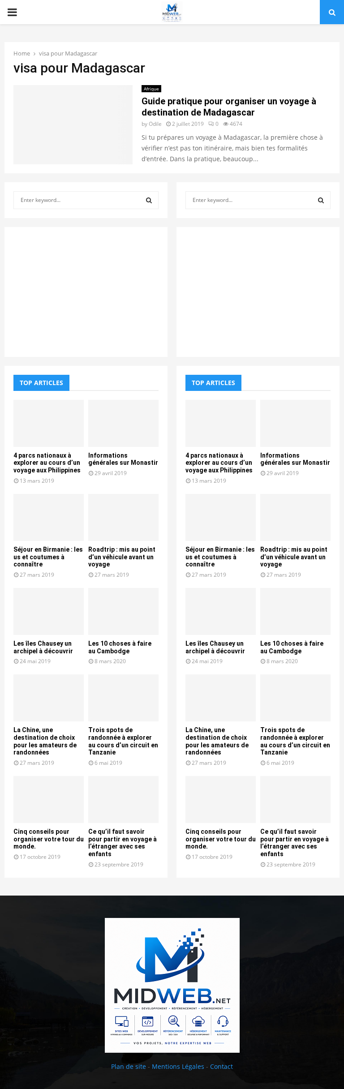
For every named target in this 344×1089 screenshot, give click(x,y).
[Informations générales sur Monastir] (123, 423)
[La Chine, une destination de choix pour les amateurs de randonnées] (48, 697)
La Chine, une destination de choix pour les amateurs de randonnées (45, 741)
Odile (155, 124)
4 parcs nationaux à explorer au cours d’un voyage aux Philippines (47, 463)
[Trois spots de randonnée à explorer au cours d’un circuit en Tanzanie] (123, 697)
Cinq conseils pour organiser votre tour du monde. (48, 839)
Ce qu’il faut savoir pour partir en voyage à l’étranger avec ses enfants (122, 842)
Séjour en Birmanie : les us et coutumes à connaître (48, 557)
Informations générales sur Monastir (123, 459)
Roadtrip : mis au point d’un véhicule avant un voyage (121, 557)
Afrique (151, 89)
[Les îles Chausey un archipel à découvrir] (48, 611)
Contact (221, 1066)
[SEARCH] (149, 200)
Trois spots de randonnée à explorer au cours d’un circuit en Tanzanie (123, 741)
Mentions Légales (178, 1066)
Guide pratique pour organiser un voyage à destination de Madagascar (229, 107)
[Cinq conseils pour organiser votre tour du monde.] (48, 799)
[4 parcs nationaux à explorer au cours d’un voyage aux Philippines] (48, 423)
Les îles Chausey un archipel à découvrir (43, 647)
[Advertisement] (86, 292)
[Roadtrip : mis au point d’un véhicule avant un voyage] (123, 517)
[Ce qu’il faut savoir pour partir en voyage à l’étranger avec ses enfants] (123, 799)
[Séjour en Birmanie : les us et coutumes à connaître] (48, 517)
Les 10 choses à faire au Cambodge (119, 647)
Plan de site (128, 1066)
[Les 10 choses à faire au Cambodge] (123, 611)
